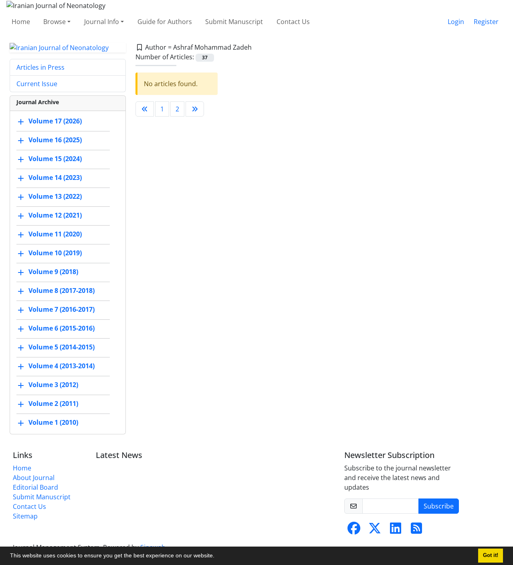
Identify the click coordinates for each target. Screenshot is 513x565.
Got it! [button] (490, 555)
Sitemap (25, 516)
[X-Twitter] (374, 530)
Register (486, 21)
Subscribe (439, 506)
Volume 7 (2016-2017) (61, 309)
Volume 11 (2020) (55, 234)
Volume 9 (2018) (53, 272)
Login (456, 21)
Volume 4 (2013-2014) (61, 366)
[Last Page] (195, 109)
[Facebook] (354, 530)
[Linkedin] (395, 530)
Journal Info (101, 21)
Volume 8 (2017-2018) (61, 291)
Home (21, 21)
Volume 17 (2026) (55, 121)
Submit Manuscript (234, 21)
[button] (217, 556)
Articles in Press (40, 67)
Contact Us (293, 21)
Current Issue (36, 83)
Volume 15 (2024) (55, 159)
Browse (54, 21)
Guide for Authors (164, 21)
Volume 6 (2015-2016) (61, 328)
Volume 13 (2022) (55, 196)
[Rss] (416, 530)
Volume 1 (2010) (53, 422)
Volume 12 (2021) (55, 215)
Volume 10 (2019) (55, 253)
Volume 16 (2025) (55, 140)
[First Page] (144, 109)
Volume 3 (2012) (53, 385)
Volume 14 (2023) (55, 178)
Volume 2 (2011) (53, 404)
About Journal (34, 477)
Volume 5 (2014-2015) (61, 347)
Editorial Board (35, 487)
